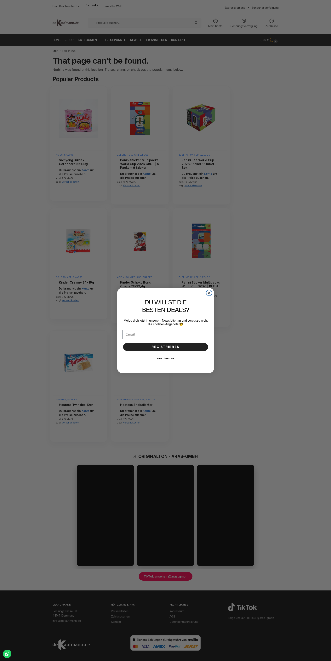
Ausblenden (165, 358)
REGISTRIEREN (165, 346)
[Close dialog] (209, 293)
